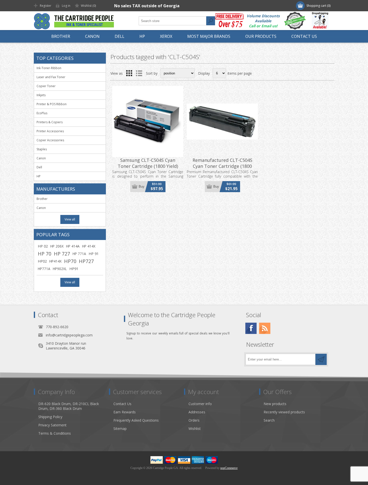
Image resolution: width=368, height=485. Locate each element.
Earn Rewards (124, 412)
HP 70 (44, 253)
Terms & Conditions (54, 433)
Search (210, 20)
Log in (66, 6)
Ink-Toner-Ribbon (49, 68)
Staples (42, 149)
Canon (41, 158)
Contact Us (122, 403)
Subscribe (321, 359)
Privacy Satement (52, 425)
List (138, 73)
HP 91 (94, 253)
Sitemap (120, 428)
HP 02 (43, 246)
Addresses (197, 412)
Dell (39, 167)
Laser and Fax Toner (51, 77)
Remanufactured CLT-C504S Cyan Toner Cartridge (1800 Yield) (222, 166)
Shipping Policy (50, 416)
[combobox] (172, 20)
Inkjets (41, 95)
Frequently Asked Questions (136, 420)
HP (39, 176)
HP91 (73, 268)
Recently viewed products (284, 412)
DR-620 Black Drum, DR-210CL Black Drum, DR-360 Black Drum (68, 406)
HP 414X (88, 246)
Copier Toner (46, 86)
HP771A (44, 268)
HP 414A (73, 246)
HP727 (86, 261)
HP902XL (60, 268)
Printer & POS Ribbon (52, 104)
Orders (194, 420)
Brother (42, 199)
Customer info (200, 403)
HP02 (42, 261)
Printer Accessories (50, 131)
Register (45, 6)
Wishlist (195, 428)
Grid (129, 73)
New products (275, 403)
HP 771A (79, 253)
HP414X (55, 261)
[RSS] (264, 328)
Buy (141, 186)
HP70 (70, 261)
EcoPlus (42, 113)
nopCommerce (229, 468)
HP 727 (62, 253)
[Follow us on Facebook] (251, 328)
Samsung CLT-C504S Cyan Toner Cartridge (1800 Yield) (148, 163)
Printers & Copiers (50, 122)
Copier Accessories (50, 140)
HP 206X (57, 246)
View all (70, 219)
